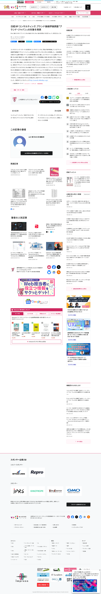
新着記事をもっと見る (79, 80)
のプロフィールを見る (36, 153)
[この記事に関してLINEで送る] (57, 97)
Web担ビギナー (34, 7)
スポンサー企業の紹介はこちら (78, 504)
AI (29, 16)
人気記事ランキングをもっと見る (80, 162)
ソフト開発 (61, 1)
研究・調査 (75, 1)
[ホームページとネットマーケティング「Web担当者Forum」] (70, 570)
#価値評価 (40, 83)
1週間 (78, 93)
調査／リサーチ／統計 (74, 16)
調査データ (54, 545)
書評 (68, 545)
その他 (39, 559)
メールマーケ (14, 559)
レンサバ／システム (42, 554)
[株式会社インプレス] (22, 577)
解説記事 (85, 543)
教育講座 (67, 2)
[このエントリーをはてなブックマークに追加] (49, 97)
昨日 (70, 93)
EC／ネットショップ (29, 557)
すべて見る (79, 441)
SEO (13, 16)
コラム (53, 548)
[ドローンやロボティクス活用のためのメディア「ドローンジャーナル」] (70, 580)
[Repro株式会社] (37, 472)
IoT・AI (65, 1)
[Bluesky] (80, 516)
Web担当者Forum (18, 7)
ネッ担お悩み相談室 (35, 271)
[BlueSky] (49, 272)
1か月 (86, 93)
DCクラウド (70, 1)
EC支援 (70, 2)
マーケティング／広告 (21, 16)
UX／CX (26, 554)
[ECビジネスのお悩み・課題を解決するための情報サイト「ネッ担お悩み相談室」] (43, 585)
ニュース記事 (85, 545)
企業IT (57, 1)
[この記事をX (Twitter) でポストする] (46, 97)
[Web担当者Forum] (18, 518)
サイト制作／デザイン (57, 16)
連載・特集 (53, 7)
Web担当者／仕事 (86, 16)
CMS (66, 16)
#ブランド (34, 83)
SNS (33, 16)
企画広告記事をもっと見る (79, 289)
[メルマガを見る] (68, 516)
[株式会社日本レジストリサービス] (19, 491)
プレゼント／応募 (86, 548)
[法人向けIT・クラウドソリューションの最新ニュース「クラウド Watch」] (43, 575)
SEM (26, 559)
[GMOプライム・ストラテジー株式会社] (74, 491)
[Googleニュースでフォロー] (84, 516)
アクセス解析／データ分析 (43, 16)
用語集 (84, 551)
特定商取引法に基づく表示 (40, 527)
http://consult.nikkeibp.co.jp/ (39, 80)
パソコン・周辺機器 (55, 313)
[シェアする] (42, 97)
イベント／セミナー (71, 551)
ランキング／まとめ (56, 554)
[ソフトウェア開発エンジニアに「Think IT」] (57, 570)
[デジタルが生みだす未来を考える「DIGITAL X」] (57, 580)
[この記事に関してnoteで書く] (53, 97)
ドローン (62, 2)
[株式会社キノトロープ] (37, 491)
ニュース (19, 20)
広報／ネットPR (15, 557)
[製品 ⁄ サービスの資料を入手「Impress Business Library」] (43, 580)
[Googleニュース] (54, 272)
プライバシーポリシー (19, 527)
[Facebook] (54, 267)
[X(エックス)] (59, 267)
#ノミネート (28, 83)
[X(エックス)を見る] (76, 516)
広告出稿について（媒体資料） (40, 524)
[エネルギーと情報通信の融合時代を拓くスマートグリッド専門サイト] (70, 575)
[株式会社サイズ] (55, 491)
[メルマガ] (49, 267)
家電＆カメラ (43, 313)
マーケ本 (17, 313)
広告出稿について (78, 7)
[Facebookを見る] (72, 516)
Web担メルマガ (44, 7)
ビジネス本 (30, 313)
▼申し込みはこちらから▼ (79, 578)
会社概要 (55, 527)
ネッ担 (27, 271)
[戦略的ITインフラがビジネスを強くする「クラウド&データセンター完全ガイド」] (43, 570)
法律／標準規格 (15, 554)
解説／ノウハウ (55, 543)
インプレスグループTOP (77, 527)
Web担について (67, 7)
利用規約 (74, 524)
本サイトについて (18, 524)
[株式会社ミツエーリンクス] (19, 472)
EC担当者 (39, 2)
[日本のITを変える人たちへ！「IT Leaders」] (57, 575)
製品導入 (49, 2)
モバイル (39, 557)
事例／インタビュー (71, 543)
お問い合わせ (56, 524)
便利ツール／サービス (57, 551)
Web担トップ (13, 20)
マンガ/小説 (69, 548)
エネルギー (58, 2)
